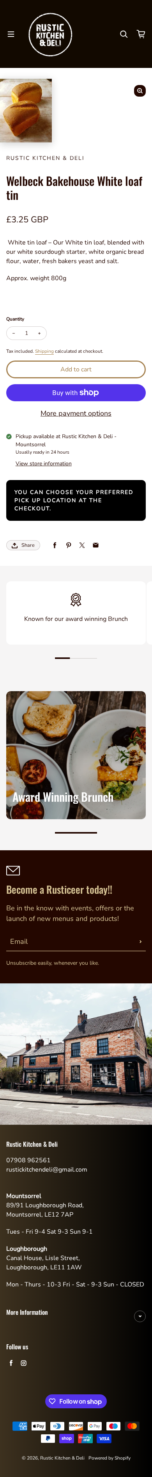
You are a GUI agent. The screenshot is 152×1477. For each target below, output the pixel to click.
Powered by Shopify (109, 1458)
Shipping (44, 351)
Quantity (15, 319)
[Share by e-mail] (96, 545)
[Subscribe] (141, 941)
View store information (44, 463)
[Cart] (141, 34)
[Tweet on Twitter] (82, 545)
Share (28, 545)
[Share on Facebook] (55, 545)
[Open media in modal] (140, 91)
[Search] (124, 34)
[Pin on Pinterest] (68, 545)
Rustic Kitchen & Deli (62, 1458)
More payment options (76, 413)
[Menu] (11, 34)
